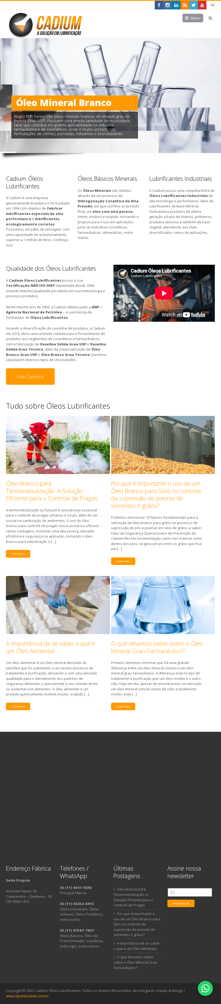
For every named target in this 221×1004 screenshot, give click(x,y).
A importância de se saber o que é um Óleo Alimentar (50, 647)
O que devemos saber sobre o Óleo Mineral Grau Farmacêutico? (157, 647)
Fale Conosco (30, 376)
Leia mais (18, 554)
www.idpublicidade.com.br (27, 996)
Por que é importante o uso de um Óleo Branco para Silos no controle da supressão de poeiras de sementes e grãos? (156, 494)
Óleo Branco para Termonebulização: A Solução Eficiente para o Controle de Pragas (52, 490)
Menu (195, 18)
